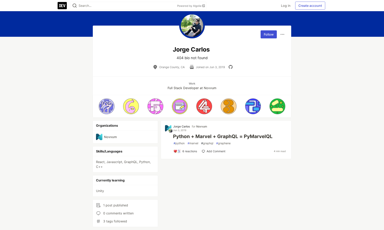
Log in (285, 6)
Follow (269, 34)
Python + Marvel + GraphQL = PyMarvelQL (223, 136)
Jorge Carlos (181, 126)
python (179, 143)
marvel (193, 143)
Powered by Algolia (189, 5)
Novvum (201, 126)
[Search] (75, 5)
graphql (207, 143)
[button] (106, 106)
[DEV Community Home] (62, 6)
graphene (223, 143)
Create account (310, 6)
